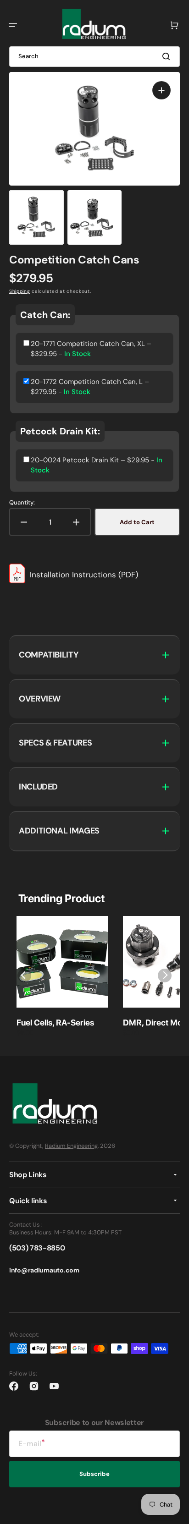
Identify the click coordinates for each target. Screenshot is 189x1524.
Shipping (19, 291)
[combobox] (94, 56)
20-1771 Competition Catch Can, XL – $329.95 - (91, 349)
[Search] (168, 56)
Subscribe (94, 1474)
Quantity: (22, 502)
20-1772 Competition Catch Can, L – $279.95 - (90, 387)
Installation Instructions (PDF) (84, 575)
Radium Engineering (71, 1146)
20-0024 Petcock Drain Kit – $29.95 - (96, 465)
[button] (13, 25)
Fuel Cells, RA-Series (55, 1022)
